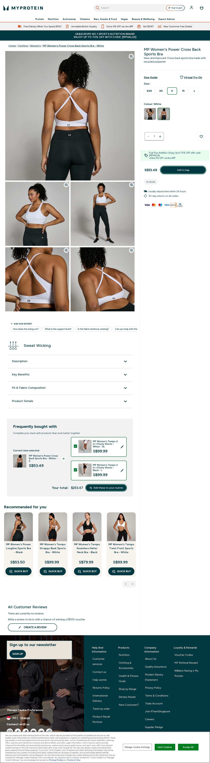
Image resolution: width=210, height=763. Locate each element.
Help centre (100, 679)
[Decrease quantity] (148, 136)
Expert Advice (166, 19)
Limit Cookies (165, 747)
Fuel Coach (177, 8)
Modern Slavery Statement (154, 677)
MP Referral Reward (186, 662)
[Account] (192, 8)
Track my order (101, 708)
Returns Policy (101, 687)
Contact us (99, 672)
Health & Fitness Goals (128, 678)
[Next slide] (135, 551)
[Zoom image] (131, 56)
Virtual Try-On (193, 77)
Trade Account (154, 703)
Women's (35, 45)
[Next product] (132, 584)
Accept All (188, 747)
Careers (149, 719)
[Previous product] (126, 584)
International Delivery (100, 698)
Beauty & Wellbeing (143, 19)
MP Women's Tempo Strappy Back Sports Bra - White (53, 548)
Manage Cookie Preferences (25, 710)
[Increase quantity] (160, 136)
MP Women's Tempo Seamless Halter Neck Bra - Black (87, 548)
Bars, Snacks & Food (105, 19)
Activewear (69, 19)
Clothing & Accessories (126, 665)
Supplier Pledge (154, 727)
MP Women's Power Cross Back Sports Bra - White (73, 45)
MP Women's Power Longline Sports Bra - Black (18, 548)
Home (12, 45)
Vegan (124, 19)
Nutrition (53, 19)
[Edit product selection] (122, 447)
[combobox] (139, 8)
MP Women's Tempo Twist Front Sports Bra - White (121, 548)
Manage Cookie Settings (137, 747)
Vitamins (85, 19)
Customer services (99, 661)
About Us (150, 658)
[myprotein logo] (23, 8)
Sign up (17, 653)
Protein (39, 19)
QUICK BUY (21, 571)
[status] (154, 136)
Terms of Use (73, 760)
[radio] (149, 91)
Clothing (23, 45)
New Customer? (129, 704)
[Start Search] (97, 8)
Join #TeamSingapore (157, 711)
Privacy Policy (153, 687)
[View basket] (202, 8)
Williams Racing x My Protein (186, 673)
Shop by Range (127, 689)
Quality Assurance (156, 666)
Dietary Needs (127, 697)
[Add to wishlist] (201, 136)
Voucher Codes (183, 654)
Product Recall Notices (101, 719)
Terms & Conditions (156, 695)
